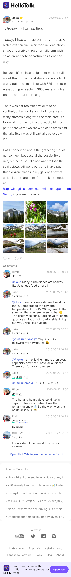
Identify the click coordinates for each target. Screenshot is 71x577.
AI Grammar (16, 548)
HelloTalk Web (53, 548)
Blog (49, 554)
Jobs (39, 554)
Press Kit (34, 548)
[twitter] (32, 536)
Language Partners (19, 554)
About (60, 554)
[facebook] (43, 536)
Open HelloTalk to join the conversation (35, 454)
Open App (59, 569)
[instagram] (54, 536)
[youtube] (19, 536)
